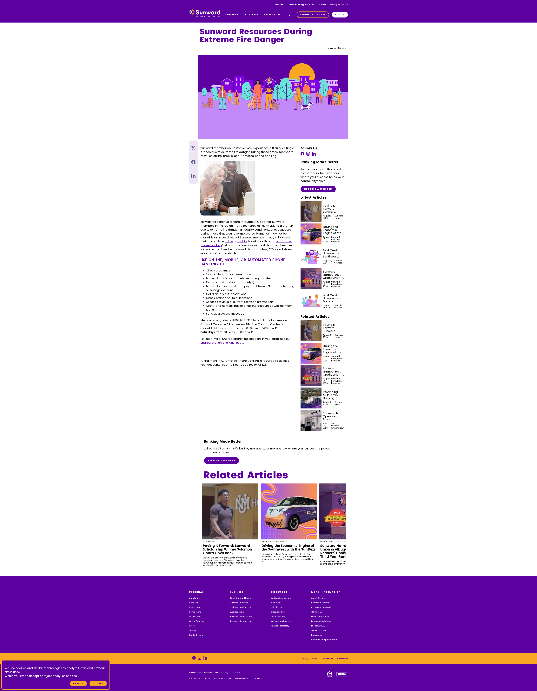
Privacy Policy (194, 678)
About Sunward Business (242, 598)
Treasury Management (241, 621)
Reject (78, 683)
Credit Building (278, 612)
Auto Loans (194, 598)
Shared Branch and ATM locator (223, 343)
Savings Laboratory (280, 625)
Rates (192, 625)
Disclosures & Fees (320, 616)
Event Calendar (278, 616)
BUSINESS (252, 14)
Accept (98, 683)
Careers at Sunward (321, 607)
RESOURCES (272, 14)
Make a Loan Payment (281, 621)
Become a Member (318, 189)
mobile (242, 241)
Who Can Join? (318, 630)
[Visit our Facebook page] (302, 154)
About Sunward (318, 598)
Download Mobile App (321, 621)
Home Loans (195, 612)
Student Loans (196, 635)
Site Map (257, 678)
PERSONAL (232, 14)
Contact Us (316, 612)
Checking (193, 602)
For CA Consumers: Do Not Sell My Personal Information (226, 678)
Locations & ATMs (319, 625)
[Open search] (289, 15)
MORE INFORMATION (326, 592)
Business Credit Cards (240, 607)
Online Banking (196, 621)
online (229, 241)
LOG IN (340, 14)
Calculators (276, 607)
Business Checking (239, 602)
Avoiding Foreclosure (281, 598)
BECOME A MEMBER (313, 14)
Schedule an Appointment (301, 4)
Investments (195, 616)
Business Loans (237, 612)
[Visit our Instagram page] (308, 154)
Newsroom (316, 635)
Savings (193, 630)
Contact (322, 4)
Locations (279, 4)
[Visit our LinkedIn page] (314, 154)
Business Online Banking (241, 616)
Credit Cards (195, 607)
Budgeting (276, 602)
